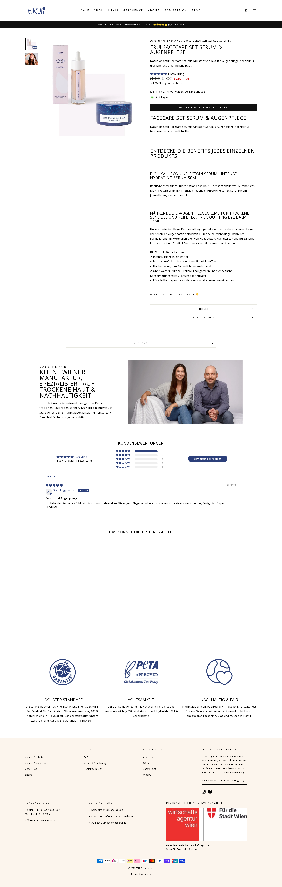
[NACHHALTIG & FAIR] (219, 672)
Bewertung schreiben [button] (208, 459)
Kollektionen (169, 40)
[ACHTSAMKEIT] (141, 672)
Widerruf (147, 774)
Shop (98, 10)
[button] (159, 74)
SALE (85, 10)
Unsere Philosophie (35, 763)
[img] (54, 485)
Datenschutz (149, 768)
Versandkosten (176, 83)
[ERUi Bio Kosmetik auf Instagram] (204, 791)
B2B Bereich (176, 10)
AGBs (146, 763)
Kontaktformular (93, 768)
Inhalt (203, 308)
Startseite (155, 40)
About (154, 10)
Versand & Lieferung (95, 763)
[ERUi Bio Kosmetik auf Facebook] (210, 791)
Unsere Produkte (34, 757)
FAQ (86, 757)
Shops (28, 774)
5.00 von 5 (81, 457)
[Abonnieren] (245, 780)
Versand (141, 343)
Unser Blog (31, 768)
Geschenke (133, 10)
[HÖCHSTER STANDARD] (62, 672)
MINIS (113, 10)
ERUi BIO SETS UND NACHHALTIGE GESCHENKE (204, 40)
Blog (196, 10)
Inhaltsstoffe (203, 317)
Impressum (149, 757)
